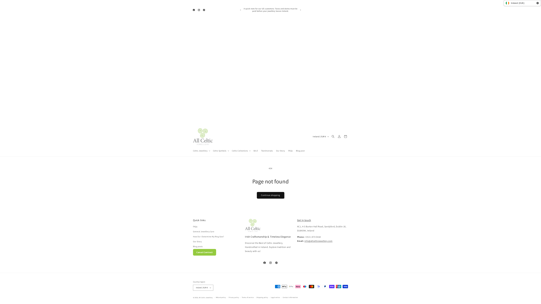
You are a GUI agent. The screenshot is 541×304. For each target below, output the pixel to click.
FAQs (195, 226)
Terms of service (248, 297)
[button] (201, 151)
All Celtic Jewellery (206, 298)
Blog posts (198, 246)
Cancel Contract (204, 252)
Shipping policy (262, 297)
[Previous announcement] (240, 10)
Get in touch (304, 220)
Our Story (197, 241)
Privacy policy (234, 297)
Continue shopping (270, 195)
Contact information (290, 297)
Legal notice (275, 297)
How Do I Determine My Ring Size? (208, 236)
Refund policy (221, 297)
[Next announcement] (300, 10)
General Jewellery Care (203, 231)
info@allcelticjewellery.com (318, 241)
